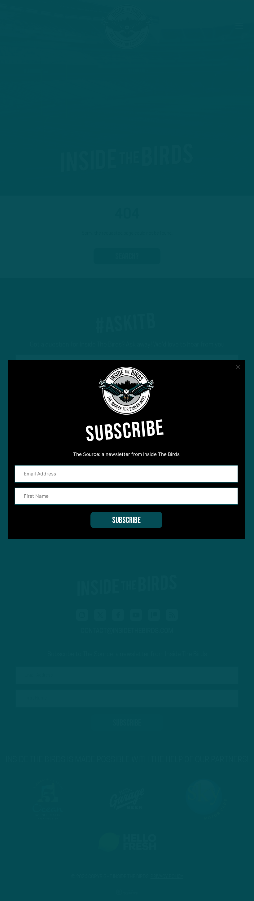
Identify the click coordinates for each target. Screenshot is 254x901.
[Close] (238, 367)
